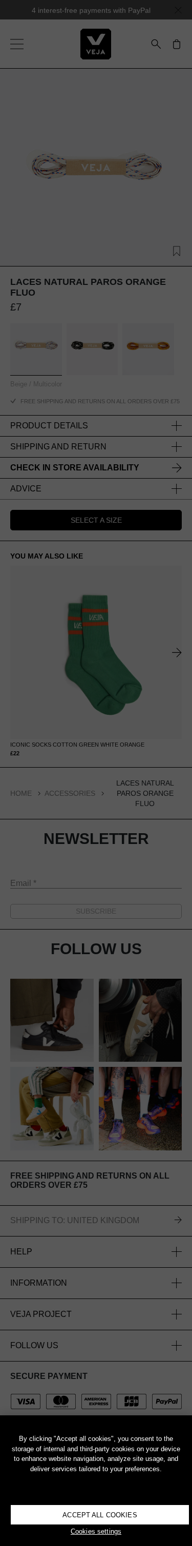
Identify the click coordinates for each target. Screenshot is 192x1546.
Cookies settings (96, 1531)
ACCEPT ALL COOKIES (99, 1515)
